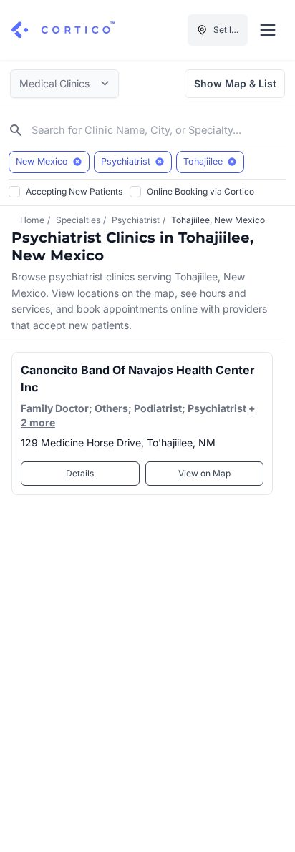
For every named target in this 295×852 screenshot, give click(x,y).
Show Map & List (235, 83)
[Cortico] (63, 30)
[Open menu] (268, 30)
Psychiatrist (136, 220)
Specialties (78, 220)
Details (80, 473)
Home (32, 220)
